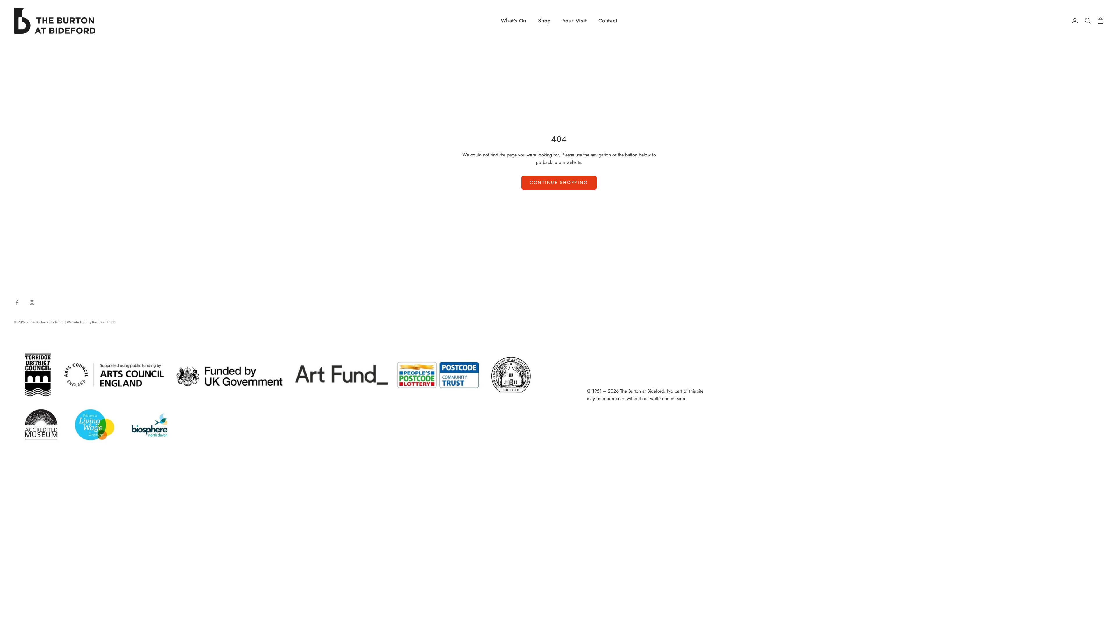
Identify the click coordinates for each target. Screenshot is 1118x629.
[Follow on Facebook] (17, 302)
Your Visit (574, 20)
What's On (513, 20)
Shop (544, 20)
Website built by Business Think (91, 322)
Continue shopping (559, 182)
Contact (607, 20)
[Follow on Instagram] (32, 302)
